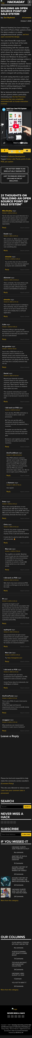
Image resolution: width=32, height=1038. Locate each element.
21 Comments (26, 18)
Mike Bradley (7, 211)
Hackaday (16, 2)
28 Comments (18, 896)
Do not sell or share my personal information (16, 1030)
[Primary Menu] (29, 2)
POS (2, 162)
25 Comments (18, 874)
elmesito (8, 257)
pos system (9, 162)
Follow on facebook (2, 822)
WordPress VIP (19, 1032)
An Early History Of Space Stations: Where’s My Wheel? (20, 868)
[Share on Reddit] (9, 21)
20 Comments (18, 885)
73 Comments (18, 959)
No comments (18, 852)
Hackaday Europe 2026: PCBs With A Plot (20, 848)
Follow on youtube (8, 822)
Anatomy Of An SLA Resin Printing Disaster (19, 858)
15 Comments (18, 863)
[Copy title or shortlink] (12, 21)
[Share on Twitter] (4, 21)
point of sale (25, 159)
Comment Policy (7, 783)
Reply (4, 228)
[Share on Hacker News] (7, 21)
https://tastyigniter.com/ (14, 658)
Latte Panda (16, 159)
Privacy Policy (5, 1028)
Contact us (14, 822)
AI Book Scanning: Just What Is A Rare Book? (19, 953)
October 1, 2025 (26, 21)
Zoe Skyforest (9, 17)
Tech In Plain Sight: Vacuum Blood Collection (19, 964)
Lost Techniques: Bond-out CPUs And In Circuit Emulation (14, 178)
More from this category (9, 900)
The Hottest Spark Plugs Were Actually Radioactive (14, 170)
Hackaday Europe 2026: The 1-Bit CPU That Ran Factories (19, 891)
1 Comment (17, 979)
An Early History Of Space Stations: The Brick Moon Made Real (20, 879)
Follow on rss (11, 822)
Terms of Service (14, 1028)
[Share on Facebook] (2, 21)
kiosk (9, 159)
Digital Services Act (25, 1028)
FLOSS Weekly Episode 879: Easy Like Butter (20, 943)
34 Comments (18, 970)
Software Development (16, 156)
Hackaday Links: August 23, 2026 (18, 974)
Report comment (24, 227)
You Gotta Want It (19, 983)
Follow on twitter (5, 822)
